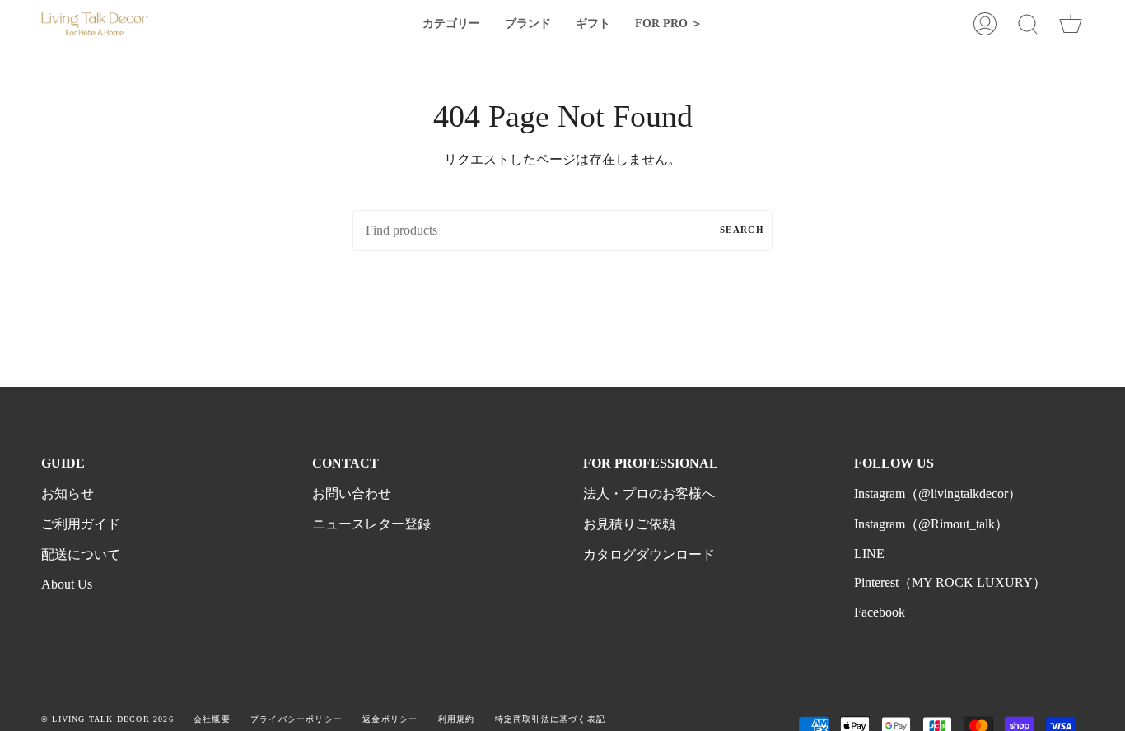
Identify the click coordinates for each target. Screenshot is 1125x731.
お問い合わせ (351, 494)
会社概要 (212, 719)
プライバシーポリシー (296, 719)
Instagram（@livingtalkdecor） (937, 494)
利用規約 (456, 719)
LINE (869, 554)
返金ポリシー (390, 719)
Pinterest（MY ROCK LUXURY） (950, 582)
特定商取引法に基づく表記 (550, 719)
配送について (80, 554)
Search (742, 230)
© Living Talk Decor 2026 (107, 719)
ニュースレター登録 (371, 524)
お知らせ (67, 494)
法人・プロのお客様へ (649, 494)
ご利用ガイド (80, 524)
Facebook (879, 612)
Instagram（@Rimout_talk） (931, 524)
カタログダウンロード (649, 554)
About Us (66, 584)
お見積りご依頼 (629, 524)
